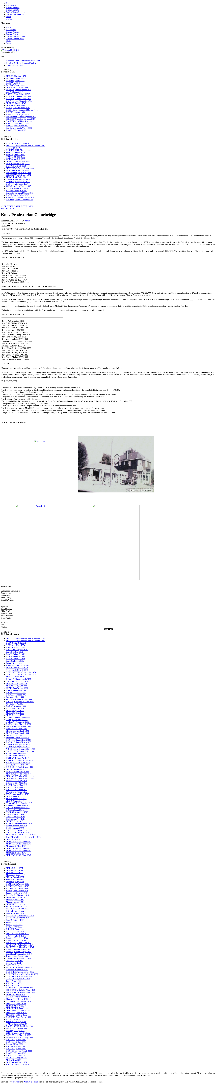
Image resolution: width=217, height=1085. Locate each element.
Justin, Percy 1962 (13, 981)
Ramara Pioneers (12, 8)
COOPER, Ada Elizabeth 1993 (18, 1035)
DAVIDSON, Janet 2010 (16, 130)
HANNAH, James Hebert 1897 (18, 740)
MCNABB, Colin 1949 (15, 105)
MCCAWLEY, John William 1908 (20, 774)
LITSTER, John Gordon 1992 (18, 1033)
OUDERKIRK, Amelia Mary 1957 (20, 972)
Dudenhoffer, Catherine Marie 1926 (20, 915)
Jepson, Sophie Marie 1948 (17, 956)
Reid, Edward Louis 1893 (16, 729)
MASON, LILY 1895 (14, 735)
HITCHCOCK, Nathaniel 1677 (18, 143)
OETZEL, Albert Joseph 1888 (18, 717)
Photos (8, 17)
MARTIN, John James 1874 (17, 677)
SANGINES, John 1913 (15, 92)
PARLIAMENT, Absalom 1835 (19, 150)
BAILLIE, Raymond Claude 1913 (19, 193)
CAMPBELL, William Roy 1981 (19, 121)
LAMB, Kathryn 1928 (15, 920)
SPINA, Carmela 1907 (15, 769)
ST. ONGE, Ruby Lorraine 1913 (19, 803)
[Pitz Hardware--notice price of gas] (116, 501)
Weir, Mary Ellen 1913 (15, 879)
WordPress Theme (30, 1082)
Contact (9, 19)
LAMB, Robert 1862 (14, 652)
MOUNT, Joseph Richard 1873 (18, 161)
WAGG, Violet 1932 (14, 922)
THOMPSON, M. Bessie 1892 (18, 173)
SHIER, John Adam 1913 (16, 799)
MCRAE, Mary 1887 (14, 868)
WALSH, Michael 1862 (15, 152)
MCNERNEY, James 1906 (17, 87)
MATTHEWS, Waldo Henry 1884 (20, 168)
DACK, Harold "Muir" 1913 (17, 195)
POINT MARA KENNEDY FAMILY (18, 206)
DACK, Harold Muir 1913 (16, 783)
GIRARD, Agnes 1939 (15, 929)
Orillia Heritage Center (15, 65)
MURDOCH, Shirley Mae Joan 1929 (21, 835)
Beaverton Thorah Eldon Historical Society (23, 61)
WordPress (15, 1082)
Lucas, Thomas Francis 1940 (17, 934)
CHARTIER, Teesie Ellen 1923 (18, 830)
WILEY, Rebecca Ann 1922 (17, 906)
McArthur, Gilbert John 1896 (17, 738)
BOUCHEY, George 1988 (16, 1028)
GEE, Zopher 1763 (13, 148)
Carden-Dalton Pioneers (15, 12)
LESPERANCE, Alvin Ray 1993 (19, 1037)
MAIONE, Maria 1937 (15, 839)
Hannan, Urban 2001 (14, 1044)
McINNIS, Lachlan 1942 (16, 103)
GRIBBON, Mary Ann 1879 (17, 681)
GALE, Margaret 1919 (15, 828)
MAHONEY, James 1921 (16, 897)
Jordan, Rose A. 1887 (14, 704)
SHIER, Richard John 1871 (17, 668)
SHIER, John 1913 (13, 796)
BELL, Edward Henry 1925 (17, 911)
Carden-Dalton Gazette (15, 14)
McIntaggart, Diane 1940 (16, 846)
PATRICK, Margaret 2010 (16, 1058)
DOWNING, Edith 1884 (16, 166)
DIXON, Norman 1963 (15, 112)
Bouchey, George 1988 (15, 1031)
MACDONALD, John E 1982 (18, 1010)
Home (8, 3)
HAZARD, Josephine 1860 (17, 650)
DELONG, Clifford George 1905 (19, 767)
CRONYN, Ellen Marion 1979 (18, 1001)
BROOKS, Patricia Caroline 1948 (19, 200)
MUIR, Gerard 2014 (14, 1060)
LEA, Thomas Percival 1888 (17, 170)
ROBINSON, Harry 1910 (16, 781)
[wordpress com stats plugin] (108, 630)
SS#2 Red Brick (7, 208)
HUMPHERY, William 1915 (17, 884)
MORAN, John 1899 (14, 870)
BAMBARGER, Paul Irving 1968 (19, 988)
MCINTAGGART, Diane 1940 (18, 841)
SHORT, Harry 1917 (14, 821)
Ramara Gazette (12, 10)
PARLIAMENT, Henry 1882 (18, 164)
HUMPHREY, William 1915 (17, 886)
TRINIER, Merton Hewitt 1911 (18, 90)
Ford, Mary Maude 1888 (16, 706)
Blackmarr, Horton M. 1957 (17, 970)
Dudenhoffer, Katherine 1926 (17, 918)
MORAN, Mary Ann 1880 (16, 683)
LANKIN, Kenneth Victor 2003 (19, 128)
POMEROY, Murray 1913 (16, 792)
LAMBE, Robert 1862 (15, 661)
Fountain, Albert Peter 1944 (17, 938)
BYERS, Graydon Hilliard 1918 (19, 823)
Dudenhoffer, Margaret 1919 (17, 895)
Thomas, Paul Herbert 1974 (17, 999)
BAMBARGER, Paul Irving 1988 (19, 1026)
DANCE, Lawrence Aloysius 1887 (20, 702)
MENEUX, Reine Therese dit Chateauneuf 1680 (25, 145)
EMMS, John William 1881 (17, 688)
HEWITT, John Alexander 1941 (19, 101)
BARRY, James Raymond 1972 (18, 114)
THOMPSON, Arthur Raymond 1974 (21, 117)
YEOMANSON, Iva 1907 (16, 191)
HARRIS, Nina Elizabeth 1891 (18, 724)
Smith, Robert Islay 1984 (16, 1022)
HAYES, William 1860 (15, 647)
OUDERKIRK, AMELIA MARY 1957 (22, 974)
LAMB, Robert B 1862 (15, 654)
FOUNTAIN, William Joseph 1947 (20, 945)
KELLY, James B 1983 (15, 1019)
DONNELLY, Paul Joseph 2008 (19, 1051)
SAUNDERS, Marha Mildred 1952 (20, 967)
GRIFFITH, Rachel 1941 (16, 936)
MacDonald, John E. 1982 (16, 1013)
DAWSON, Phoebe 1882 (16, 692)
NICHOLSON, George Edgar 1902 (20, 749)
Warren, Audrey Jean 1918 (16, 826)
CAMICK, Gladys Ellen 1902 (18, 179)
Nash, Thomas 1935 (14, 927)
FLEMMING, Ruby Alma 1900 (19, 177)
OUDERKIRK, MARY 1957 (18, 979)
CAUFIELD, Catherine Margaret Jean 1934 (23, 837)
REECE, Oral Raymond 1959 (18, 108)
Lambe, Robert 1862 (14, 663)
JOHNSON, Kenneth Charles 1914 (20, 197)
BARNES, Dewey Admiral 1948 (19, 954)
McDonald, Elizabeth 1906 (17, 875)
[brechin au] (40, 441)
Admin (27, 221)
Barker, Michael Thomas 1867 (18, 665)
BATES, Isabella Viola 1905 (17, 765)
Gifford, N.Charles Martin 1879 (18, 679)
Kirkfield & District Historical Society (21, 63)
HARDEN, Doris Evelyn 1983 (18, 1017)
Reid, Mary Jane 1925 (15, 913)
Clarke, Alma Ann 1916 (15, 814)
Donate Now (11, 5)
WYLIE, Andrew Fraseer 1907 (18, 186)
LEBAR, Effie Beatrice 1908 (17, 771)
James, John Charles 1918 (16, 893)
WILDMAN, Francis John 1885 (19, 699)
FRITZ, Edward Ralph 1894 (17, 731)
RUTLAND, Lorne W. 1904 (17, 758)
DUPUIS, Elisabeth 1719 (16, 643)
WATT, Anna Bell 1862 (15, 159)
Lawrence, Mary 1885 (15, 697)
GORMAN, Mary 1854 (15, 645)
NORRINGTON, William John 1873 (21, 672)
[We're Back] (39, 579)
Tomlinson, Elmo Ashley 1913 (18, 805)
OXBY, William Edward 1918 (18, 94)
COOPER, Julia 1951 (14, 961)
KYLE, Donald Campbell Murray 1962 (22, 110)
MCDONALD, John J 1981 (17, 1006)
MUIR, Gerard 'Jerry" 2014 (17, 1062)
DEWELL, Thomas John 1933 (18, 96)
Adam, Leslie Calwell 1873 (17, 670)
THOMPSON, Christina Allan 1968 (20, 990)
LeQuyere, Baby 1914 (15, 882)
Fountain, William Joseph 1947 (18, 949)
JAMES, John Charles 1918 (17, 891)
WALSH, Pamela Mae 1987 (17, 126)
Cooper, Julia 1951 (13, 963)
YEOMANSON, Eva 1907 (17, 188)
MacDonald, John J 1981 (16, 1003)
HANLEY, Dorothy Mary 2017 (18, 1064)
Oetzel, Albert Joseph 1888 (17, 720)
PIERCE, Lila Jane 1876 (16, 76)
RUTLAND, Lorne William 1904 (19, 760)
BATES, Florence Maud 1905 (18, 762)
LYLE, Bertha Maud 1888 (16, 708)
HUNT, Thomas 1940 (15, 931)
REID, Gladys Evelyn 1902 (17, 753)
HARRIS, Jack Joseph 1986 (17, 123)
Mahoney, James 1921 (15, 900)
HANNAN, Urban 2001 (16, 1040)
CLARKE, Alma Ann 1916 (17, 812)
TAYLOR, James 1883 (15, 78)
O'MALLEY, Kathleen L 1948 (18, 958)
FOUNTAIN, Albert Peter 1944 (18, 943)
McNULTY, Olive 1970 (15, 994)
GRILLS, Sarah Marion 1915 (18, 808)
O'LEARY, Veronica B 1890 (17, 722)
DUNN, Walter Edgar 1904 (17, 184)
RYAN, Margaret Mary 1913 (17, 794)
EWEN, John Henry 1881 (16, 690)
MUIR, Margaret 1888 (15, 711)
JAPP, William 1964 (14, 983)
